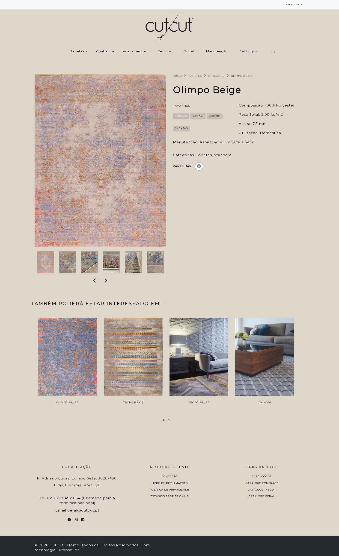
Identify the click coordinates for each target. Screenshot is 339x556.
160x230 (197, 116)
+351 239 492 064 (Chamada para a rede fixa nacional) (81, 500)
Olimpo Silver (67, 402)
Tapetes (77, 51)
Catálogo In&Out (262, 489)
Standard (216, 75)
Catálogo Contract (262, 483)
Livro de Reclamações (170, 483)
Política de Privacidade (169, 489)
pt (293, 4)
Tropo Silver (199, 402)
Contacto (170, 476)
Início (177, 75)
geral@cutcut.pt (83, 510)
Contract (103, 51)
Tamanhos (181, 105)
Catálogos (248, 51)
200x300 (214, 116)
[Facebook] (199, 166)
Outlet (188, 51)
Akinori (265, 402)
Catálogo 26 (262, 476)
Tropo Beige (133, 402)
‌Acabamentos (135, 51)
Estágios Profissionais (169, 496)
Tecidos (165, 51)
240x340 (181, 128)
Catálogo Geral (262, 496)
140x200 (181, 116)
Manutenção (217, 51)
